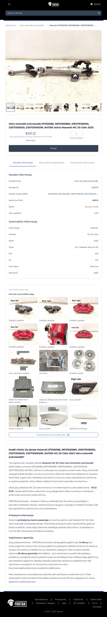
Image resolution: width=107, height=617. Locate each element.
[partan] (17, 603)
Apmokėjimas (41, 599)
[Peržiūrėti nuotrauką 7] (67, 107)
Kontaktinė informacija (82, 162)
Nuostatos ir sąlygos (45, 603)
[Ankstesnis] (9, 66)
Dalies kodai (96, 599)
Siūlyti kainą (30, 140)
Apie (64, 603)
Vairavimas (10, 25)
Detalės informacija (23, 162)
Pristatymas (60, 599)
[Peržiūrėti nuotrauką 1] (10, 107)
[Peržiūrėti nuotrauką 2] (20, 107)
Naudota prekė (91, 207)
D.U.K (94, 603)
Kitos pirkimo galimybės (51, 162)
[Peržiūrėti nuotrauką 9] (86, 107)
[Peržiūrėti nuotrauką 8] (76, 107)
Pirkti (53, 148)
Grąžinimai (78, 599)
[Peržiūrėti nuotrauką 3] (29, 107)
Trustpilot (80, 603)
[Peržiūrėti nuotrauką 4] (39, 107)
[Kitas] (98, 66)
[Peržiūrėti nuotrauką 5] (48, 107)
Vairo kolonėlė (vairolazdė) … (32, 25)
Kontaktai (97, 607)
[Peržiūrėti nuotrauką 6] (57, 107)
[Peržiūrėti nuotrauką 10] (95, 107)
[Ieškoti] (99, 13)
